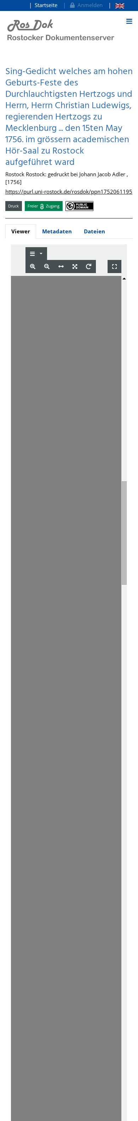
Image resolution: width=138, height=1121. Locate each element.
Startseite (46, 5)
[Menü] (129, 21)
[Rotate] (88, 266)
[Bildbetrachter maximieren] (114, 266)
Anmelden (89, 5)
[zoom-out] (47, 266)
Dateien (94, 231)
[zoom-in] (32, 266)
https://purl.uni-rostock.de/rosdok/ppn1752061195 (68, 191)
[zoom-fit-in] (75, 266)
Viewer (20, 231)
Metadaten (57, 231)
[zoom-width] (61, 266)
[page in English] (116, 5)
